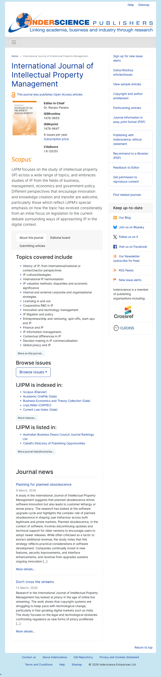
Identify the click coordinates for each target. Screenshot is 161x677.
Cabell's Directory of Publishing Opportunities (54, 443)
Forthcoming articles (127, 108)
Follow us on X (128, 237)
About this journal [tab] (31, 237)
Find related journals (127, 194)
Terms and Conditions (39, 664)
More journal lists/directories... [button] (36, 451)
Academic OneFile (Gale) (40, 396)
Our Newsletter (129, 256)
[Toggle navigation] (13, 42)
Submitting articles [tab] (32, 246)
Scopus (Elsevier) (35, 392)
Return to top (144, 647)
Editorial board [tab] (60, 237)
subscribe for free (126, 260)
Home (15, 56)
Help (131, 4)
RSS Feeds (126, 270)
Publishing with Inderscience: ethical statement (127, 139)
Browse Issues (31, 372)
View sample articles (127, 84)
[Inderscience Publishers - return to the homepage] (80, 18)
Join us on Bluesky (131, 227)
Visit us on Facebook (133, 246)
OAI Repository (83, 657)
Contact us (29, 657)
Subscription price (56, 139)
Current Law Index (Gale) (40, 409)
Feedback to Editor (126, 167)
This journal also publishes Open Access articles (49, 94)
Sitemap (143, 4)
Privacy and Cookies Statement (119, 657)
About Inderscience (55, 657)
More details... (25, 569)
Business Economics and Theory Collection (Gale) (56, 400)
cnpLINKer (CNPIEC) (37, 405)
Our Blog (125, 217)
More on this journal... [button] (30, 353)
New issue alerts (130, 280)
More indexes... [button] (27, 417)
